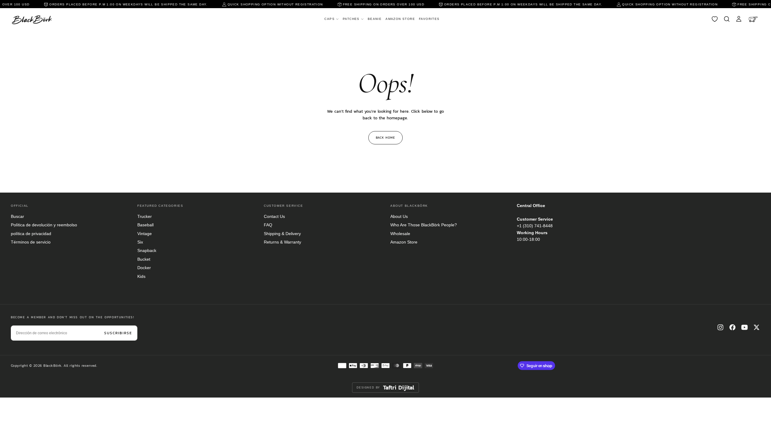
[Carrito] (753, 19)
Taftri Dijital (398, 387)
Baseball (145, 224)
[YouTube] (744, 327)
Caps (329, 18)
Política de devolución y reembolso (44, 224)
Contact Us (274, 216)
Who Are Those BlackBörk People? (423, 224)
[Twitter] (756, 327)
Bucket (143, 259)
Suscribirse (118, 333)
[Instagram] (720, 327)
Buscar (17, 216)
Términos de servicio (31, 242)
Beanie (375, 18)
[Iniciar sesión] (738, 19)
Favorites (429, 18)
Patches (351, 18)
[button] (726, 19)
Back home (385, 137)
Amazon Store (400, 18)
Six (140, 242)
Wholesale (400, 233)
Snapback (146, 250)
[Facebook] (732, 327)
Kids (141, 276)
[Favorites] (714, 19)
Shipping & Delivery (282, 233)
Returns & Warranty (282, 242)
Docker (144, 267)
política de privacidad (31, 233)
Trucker (144, 216)
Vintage (144, 233)
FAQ (268, 224)
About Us (399, 216)
